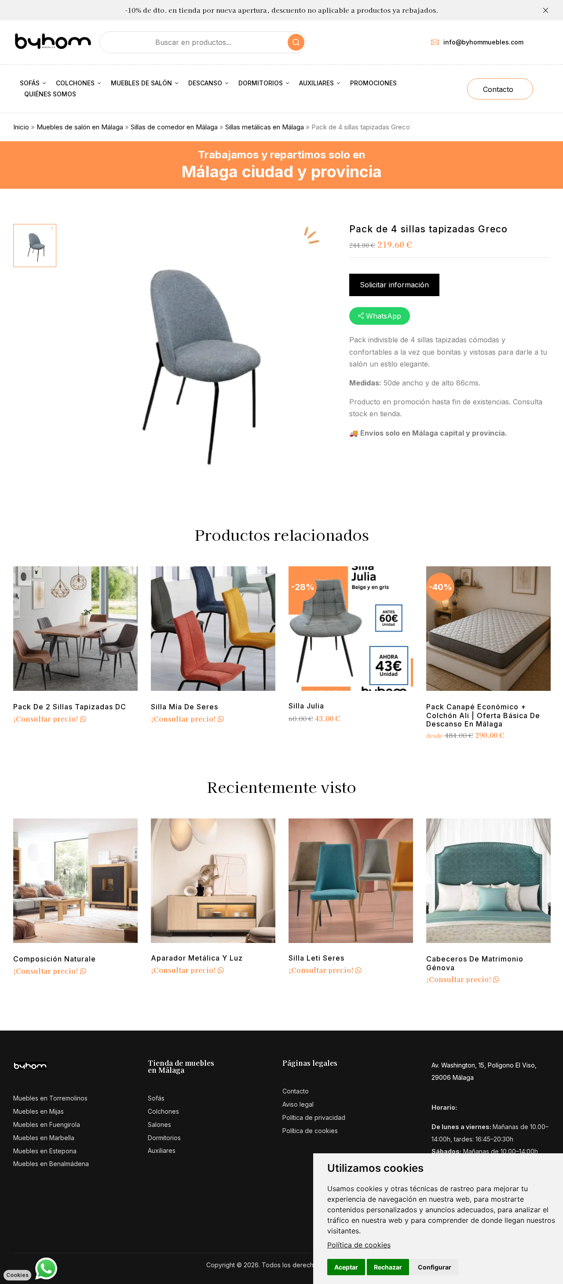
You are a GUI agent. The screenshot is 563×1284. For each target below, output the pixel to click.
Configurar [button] (434, 1267)
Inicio (21, 127)
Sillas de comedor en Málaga (174, 127)
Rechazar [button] (388, 1267)
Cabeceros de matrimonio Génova (474, 963)
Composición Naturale (54, 959)
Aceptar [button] (346, 1267)
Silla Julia (306, 706)
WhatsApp (383, 316)
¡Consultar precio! (46, 718)
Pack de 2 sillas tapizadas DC (69, 707)
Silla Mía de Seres (184, 707)
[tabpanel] (75, 646)
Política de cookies (359, 1244)
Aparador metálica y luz (197, 958)
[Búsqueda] (296, 42)
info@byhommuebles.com (483, 42)
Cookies (17, 1275)
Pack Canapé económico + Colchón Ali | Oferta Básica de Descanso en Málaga (483, 715)
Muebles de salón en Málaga (80, 127)
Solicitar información (394, 284)
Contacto (498, 89)
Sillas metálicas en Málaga (264, 127)
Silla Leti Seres (316, 958)
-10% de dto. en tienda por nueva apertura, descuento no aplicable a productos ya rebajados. (281, 10)
